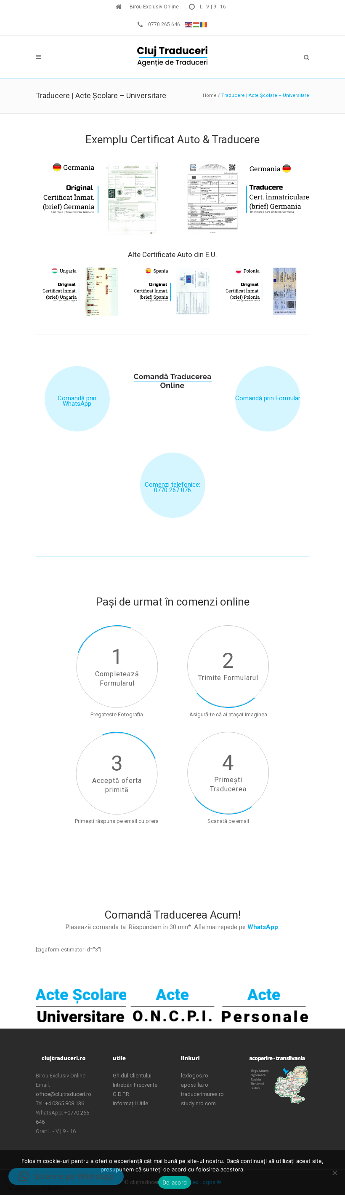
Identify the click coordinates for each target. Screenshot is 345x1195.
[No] (334, 1172)
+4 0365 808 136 (64, 1103)
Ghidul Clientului (132, 1075)
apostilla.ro (194, 1085)
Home (210, 95)
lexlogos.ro (194, 1075)
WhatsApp (262, 927)
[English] (189, 24)
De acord (174, 1182)
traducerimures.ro (202, 1094)
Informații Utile (130, 1103)
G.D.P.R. (121, 1094)
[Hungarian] (196, 24)
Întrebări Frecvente (135, 1085)
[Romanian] (204, 24)
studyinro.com (198, 1103)
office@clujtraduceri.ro (63, 1094)
